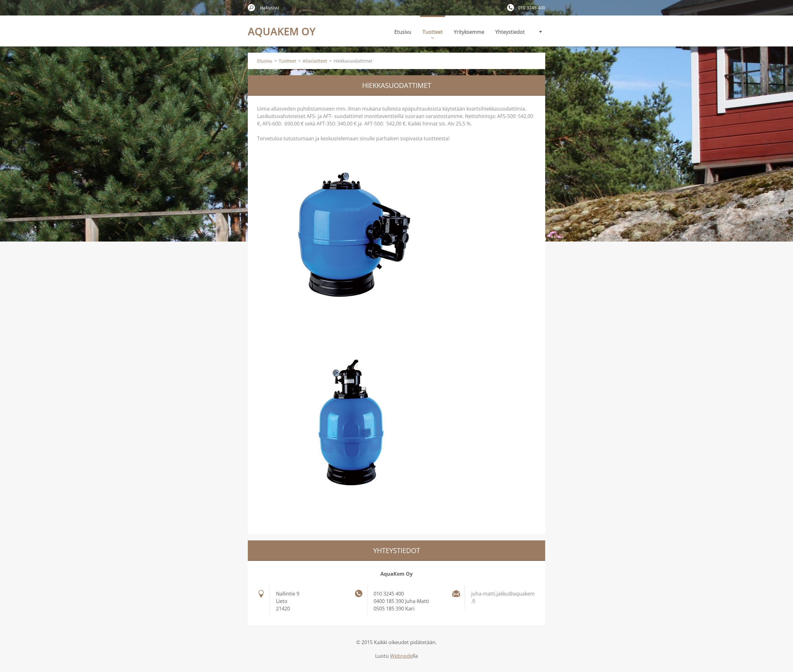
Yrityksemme (469, 31)
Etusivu (402, 31)
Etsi (251, 7)
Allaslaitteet (315, 61)
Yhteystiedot (510, 31)
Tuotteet (433, 31)
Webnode (401, 655)
